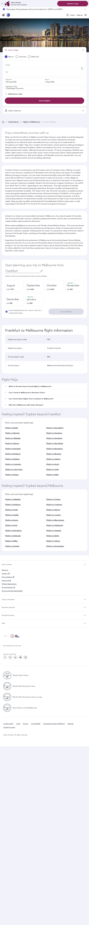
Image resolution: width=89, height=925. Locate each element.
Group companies (8, 599)
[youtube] (20, 657)
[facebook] (5, 657)
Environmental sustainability (12, 591)
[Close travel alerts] (85, 9)
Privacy (25, 724)
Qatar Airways (7, 564)
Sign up (79, 15)
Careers (4, 573)
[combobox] (22, 271)
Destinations (13, 122)
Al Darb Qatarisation (9, 584)
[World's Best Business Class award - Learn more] (7, 686)
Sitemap (71, 724)
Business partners (8, 615)
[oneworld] (8, 15)
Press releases (7, 577)
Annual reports (7, 587)
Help (3, 623)
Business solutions (8, 607)
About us (5, 570)
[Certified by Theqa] (11, 637)
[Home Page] (3, 122)
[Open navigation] (85, 15)
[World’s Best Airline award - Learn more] (7, 675)
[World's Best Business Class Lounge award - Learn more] (7, 697)
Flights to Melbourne (31, 122)
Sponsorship (6, 580)
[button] (45, 386)
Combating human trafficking (54, 724)
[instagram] (25, 657)
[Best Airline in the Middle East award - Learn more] (7, 708)
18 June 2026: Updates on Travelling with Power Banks (29, 9)
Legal (18, 724)
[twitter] (10, 657)
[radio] (14, 286)
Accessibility (35, 724)
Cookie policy (8, 724)
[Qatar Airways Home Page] (4, 15)
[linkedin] (15, 657)
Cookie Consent (9, 727)
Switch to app (72, 3)
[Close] (2, 3)
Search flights (66, 312)
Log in (72, 15)
